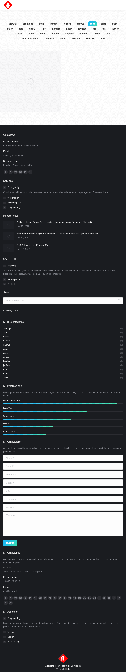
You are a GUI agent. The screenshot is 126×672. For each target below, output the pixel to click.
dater (10, 28)
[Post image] (8, 225)
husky (69, 28)
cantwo (80, 23)
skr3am (76, 38)
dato (21, 28)
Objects (69, 33)
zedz (102, 38)
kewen (115, 28)
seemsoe (49, 38)
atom (41, 23)
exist (43, 28)
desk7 (32, 28)
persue (96, 33)
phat (108, 33)
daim (114, 23)
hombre (56, 28)
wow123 (90, 38)
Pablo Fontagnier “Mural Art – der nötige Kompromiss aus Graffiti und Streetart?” (54, 222)
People (83, 33)
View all (13, 23)
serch (63, 38)
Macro (18, 33)
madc (31, 33)
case (92, 23)
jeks (94, 28)
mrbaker (55, 33)
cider (103, 23)
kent (104, 28)
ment (42, 33)
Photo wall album (30, 38)
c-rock (67, 23)
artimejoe (28, 23)
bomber (54, 23)
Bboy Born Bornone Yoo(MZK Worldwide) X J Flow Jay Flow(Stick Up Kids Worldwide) (57, 233)
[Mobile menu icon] (119, 5)
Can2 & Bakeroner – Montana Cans (33, 245)
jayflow (82, 28)
